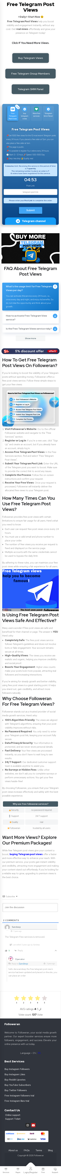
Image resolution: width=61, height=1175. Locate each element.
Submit (30, 210)
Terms (39, 1150)
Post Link (30, 185)
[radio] (44, 999)
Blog (50, 1150)
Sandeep (23, 963)
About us (13, 1150)
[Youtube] (33, 1125)
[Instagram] (27, 1125)
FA (39, 1053)
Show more (30, 338)
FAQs (27, 1150)
